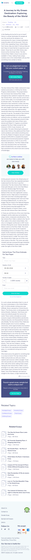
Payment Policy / (5, 540)
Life (15, 22)
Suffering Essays (6, 416)
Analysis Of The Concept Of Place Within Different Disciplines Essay (18, 466)
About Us (4, 508)
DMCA (3, 522)
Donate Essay (5, 515)
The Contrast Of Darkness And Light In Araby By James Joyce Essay (19, 491)
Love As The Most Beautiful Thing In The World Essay (18, 482)
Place (17, 24)
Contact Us (4, 512)
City (14, 24)
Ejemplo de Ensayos (7, 519)
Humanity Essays (18, 410)
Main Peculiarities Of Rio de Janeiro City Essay (18, 474)
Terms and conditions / (6, 538)
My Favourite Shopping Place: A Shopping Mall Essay (17, 441)
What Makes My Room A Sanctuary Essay (18, 458)
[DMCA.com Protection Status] (27, 510)
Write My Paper (15, 293)
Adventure (8, 24)
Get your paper (15, 393)
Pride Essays (18, 413)
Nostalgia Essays (6, 410)
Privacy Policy (13, 540)
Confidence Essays (7, 413)
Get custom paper (15, 77)
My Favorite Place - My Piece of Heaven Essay (17, 450)
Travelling (10, 22)
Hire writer (19, 3)
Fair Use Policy (15, 538)
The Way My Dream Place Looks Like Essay (17, 433)
